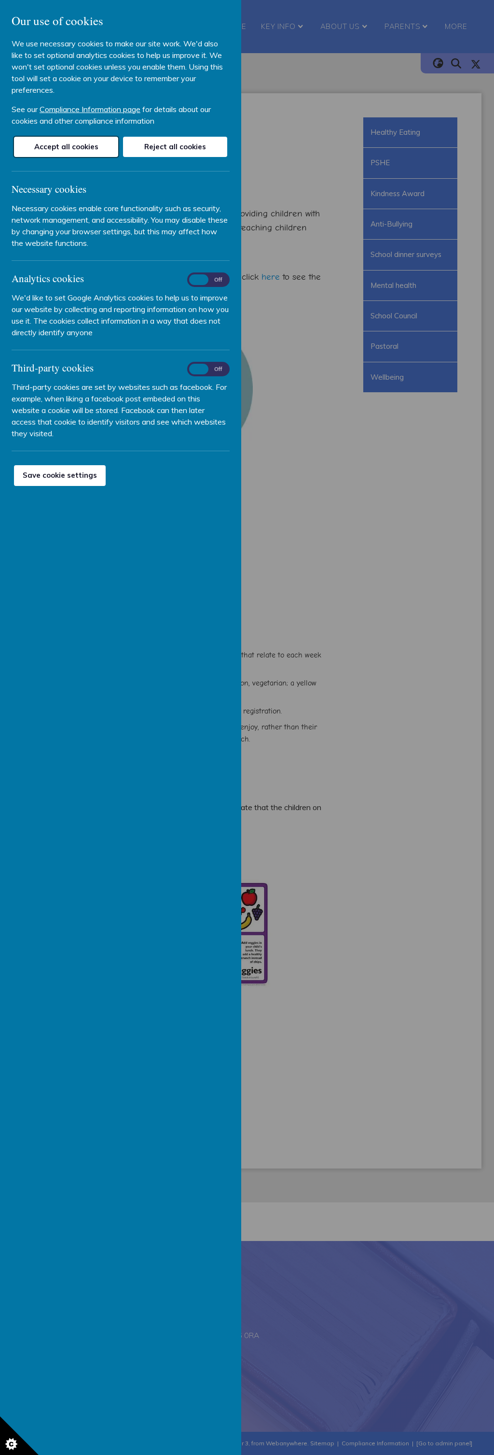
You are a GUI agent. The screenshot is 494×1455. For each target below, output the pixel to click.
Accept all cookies (66, 146)
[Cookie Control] (19, 1435)
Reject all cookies (175, 146)
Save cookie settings (60, 475)
